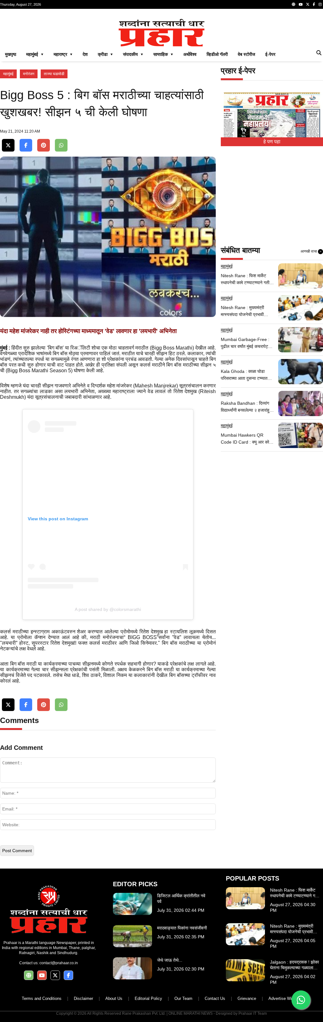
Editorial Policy (148, 998)
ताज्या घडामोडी (54, 74)
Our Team (183, 998)
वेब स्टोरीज (246, 54)
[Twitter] (307, 4)
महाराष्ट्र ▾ (63, 54)
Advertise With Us (285, 998)
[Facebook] (314, 4)
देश (85, 54)
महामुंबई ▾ (35, 54)
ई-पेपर (270, 54)
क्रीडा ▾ (105, 54)
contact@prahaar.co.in (58, 963)
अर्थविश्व (190, 54)
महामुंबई (8, 74)
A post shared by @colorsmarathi (108, 609)
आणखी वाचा (311, 251)
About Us (113, 998)
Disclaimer (83, 998)
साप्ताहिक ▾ (163, 54)
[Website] (293, 4)
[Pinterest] (43, 145)
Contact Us (215, 998)
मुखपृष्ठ (10, 54)
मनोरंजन (28, 74)
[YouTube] (300, 4)
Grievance (247, 998)
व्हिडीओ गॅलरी (217, 54)
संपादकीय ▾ (133, 54)
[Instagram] (320, 4)
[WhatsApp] (61, 145)
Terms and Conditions (42, 998)
